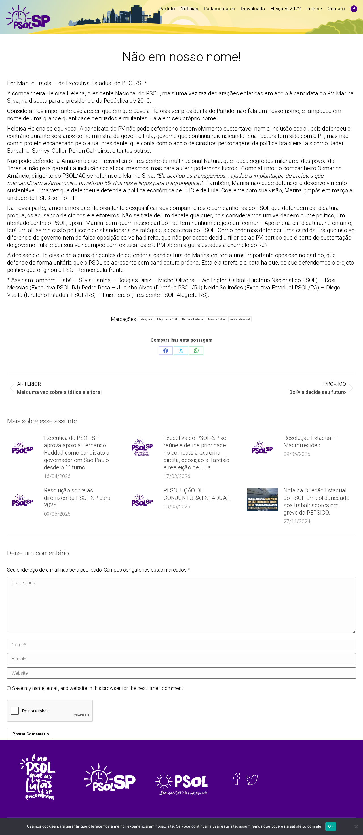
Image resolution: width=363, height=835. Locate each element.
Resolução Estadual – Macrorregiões (311, 442)
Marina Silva (216, 319)
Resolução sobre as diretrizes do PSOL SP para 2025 (77, 498)
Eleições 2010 (167, 319)
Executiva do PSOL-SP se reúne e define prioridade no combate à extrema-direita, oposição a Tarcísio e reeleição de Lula (196, 453)
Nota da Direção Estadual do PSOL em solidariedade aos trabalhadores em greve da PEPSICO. (316, 501)
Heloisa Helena (192, 319)
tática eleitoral (240, 319)
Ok (330, 826)
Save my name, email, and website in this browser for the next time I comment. (98, 688)
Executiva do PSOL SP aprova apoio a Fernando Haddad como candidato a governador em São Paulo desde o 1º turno (76, 453)
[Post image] (22, 447)
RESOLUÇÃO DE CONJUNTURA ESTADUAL (197, 494)
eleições (146, 319)
